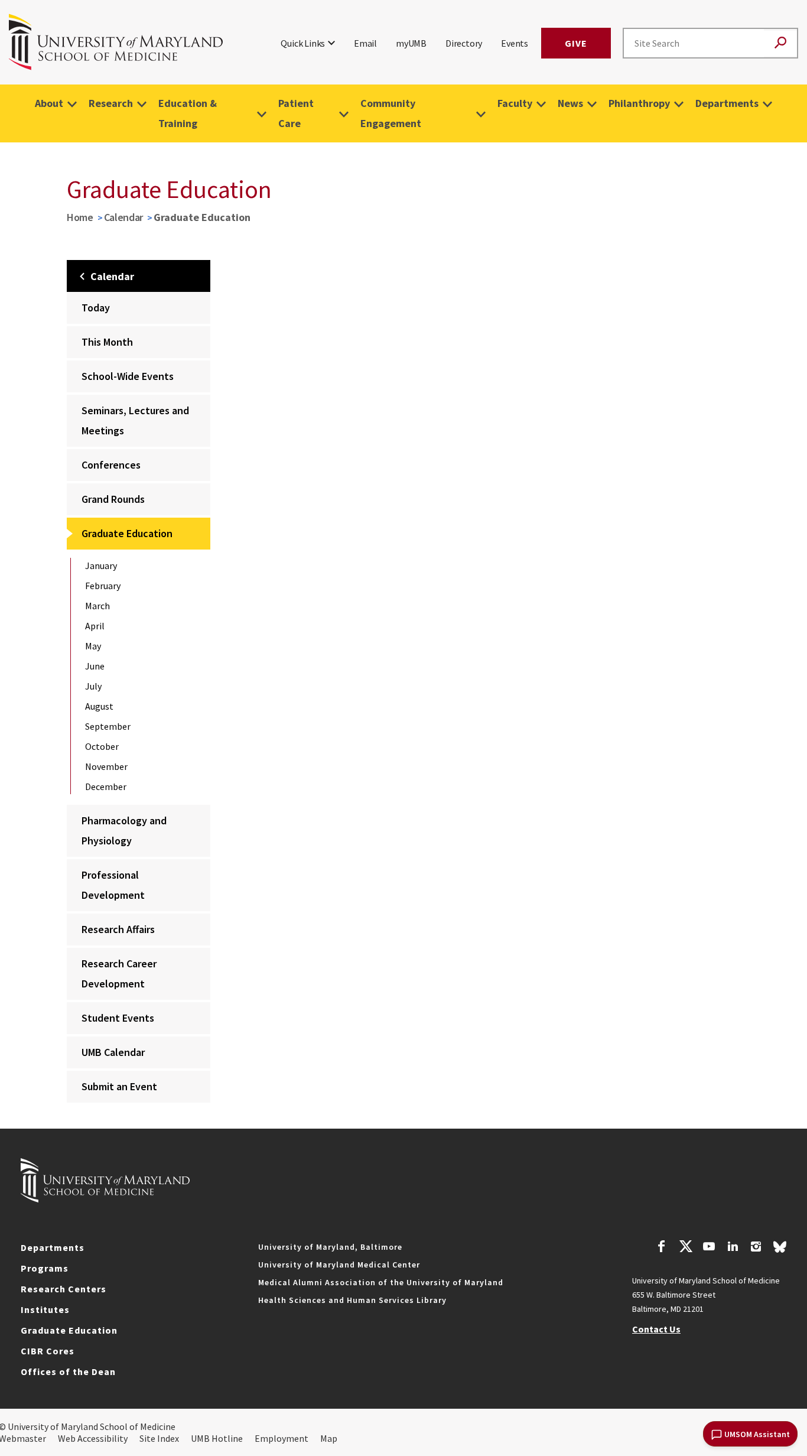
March (97, 606)
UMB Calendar (113, 1052)
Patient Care (296, 113)
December (105, 786)
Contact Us (656, 1329)
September (108, 726)
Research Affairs (118, 929)
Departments (727, 103)
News (570, 103)
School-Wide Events (128, 376)
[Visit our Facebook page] (662, 1248)
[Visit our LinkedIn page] (732, 1248)
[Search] (780, 43)
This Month (107, 342)
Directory (463, 43)
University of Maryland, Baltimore (330, 1247)
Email (365, 43)
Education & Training (187, 113)
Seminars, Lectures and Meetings (135, 420)
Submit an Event (119, 1086)
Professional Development (113, 885)
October (102, 746)
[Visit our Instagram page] (756, 1248)
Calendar (124, 217)
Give (576, 43)
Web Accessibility (93, 1438)
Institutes (45, 1309)
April (95, 626)
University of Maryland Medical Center (339, 1264)
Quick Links (303, 43)
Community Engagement (390, 113)
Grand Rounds (113, 499)
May (93, 646)
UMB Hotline (217, 1438)
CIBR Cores (47, 1351)
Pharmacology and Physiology (124, 830)
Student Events (118, 1018)
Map (328, 1438)
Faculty (514, 103)
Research (111, 103)
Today (96, 307)
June (95, 666)
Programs (45, 1268)
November (106, 766)
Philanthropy (639, 103)
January (101, 565)
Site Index (159, 1438)
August (99, 706)
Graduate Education (127, 533)
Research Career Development (119, 973)
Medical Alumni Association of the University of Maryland (380, 1282)
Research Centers (63, 1289)
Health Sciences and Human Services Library (352, 1300)
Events (514, 43)
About (49, 103)
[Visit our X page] (685, 1248)
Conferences (111, 465)
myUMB (411, 43)
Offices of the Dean (68, 1371)
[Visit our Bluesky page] (779, 1250)
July (93, 686)
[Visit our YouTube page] (709, 1248)
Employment (281, 1438)
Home (80, 217)
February (103, 586)
